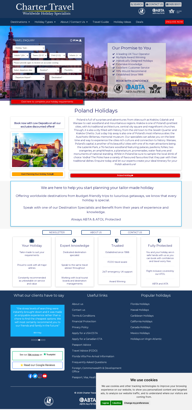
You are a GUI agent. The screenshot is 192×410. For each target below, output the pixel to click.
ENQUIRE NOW (174, 22)
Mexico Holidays (140, 333)
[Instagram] (40, 375)
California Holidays (141, 321)
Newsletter (57, 232)
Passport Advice (81, 344)
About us (77, 304)
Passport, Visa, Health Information (92, 377)
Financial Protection (84, 321)
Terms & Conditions (83, 315)
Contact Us (135, 232)
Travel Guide (101, 21)
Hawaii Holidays (139, 309)
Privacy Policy (80, 327)
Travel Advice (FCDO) (85, 350)
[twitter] (35, 375)
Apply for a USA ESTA (85, 333)
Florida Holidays (139, 304)
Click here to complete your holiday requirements (47, 101)
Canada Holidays (140, 327)
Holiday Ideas (122, 21)
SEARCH (138, 4)
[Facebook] (30, 375)
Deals (139, 21)
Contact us (78, 309)
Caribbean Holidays (141, 315)
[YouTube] (44, 375)
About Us (96, 232)
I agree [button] (105, 403)
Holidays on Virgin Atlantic (146, 339)
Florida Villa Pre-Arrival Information (93, 356)
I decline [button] (116, 403)
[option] (37, 321)
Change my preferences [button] (136, 403)
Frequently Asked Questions (89, 362)
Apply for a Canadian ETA (87, 339)
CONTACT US (155, 4)
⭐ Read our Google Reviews (37, 365)
